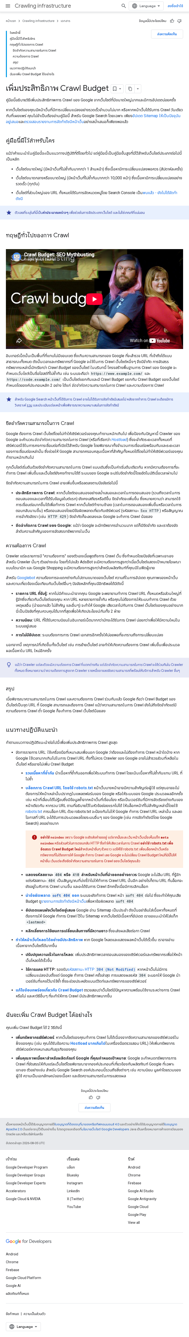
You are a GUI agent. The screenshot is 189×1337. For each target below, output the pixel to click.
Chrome (134, 1175)
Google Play (137, 1215)
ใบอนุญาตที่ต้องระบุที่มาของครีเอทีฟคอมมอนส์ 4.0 (87, 1124)
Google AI (13, 1286)
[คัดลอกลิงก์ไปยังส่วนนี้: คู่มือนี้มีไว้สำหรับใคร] (59, 141)
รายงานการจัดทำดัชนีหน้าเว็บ (63, 901)
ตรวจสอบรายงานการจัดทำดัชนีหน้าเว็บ (54, 121)
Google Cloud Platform (23, 1278)
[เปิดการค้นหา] (124, 6)
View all (134, 1223)
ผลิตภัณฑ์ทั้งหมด (17, 1294)
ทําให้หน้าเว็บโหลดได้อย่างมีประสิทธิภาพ (49, 939)
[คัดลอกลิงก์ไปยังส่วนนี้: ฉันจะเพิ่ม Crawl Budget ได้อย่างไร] (97, 1015)
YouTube (74, 1207)
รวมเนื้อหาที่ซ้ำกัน (40, 773)
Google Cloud (138, 1207)
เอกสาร (65, 21)
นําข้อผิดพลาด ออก (52, 895)
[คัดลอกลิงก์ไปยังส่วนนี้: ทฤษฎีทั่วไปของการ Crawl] (74, 236)
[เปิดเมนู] (8, 6)
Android (134, 1167)
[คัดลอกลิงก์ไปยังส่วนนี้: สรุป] (19, 689)
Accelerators (16, 1191)
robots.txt (34, 811)
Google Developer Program (27, 1167)
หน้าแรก (11, 21)
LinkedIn (73, 1191)
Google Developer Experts (26, 1183)
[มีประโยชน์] (172, 21)
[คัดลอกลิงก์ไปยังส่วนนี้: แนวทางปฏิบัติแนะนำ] (62, 730)
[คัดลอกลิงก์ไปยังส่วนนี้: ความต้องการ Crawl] (51, 546)
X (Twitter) (75, 1199)
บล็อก (71, 1167)
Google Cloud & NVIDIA (23, 1199)
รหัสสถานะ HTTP (101, 969)
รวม (29, 405)
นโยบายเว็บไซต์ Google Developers (105, 1129)
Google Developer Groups (25, 1175)
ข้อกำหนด (12, 1314)
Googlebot (26, 577)
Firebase (134, 1183)
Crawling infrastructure (43, 5)
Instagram (75, 1183)
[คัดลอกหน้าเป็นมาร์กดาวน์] (130, 89)
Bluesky (73, 1175)
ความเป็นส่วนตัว (35, 1314)
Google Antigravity (142, 1199)
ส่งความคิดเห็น (167, 34)
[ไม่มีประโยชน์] (179, 21)
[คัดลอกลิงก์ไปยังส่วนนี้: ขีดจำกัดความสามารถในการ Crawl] (79, 424)
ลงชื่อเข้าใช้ (175, 6)
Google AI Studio (141, 1191)
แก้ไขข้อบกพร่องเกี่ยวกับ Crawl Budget (49, 990)
